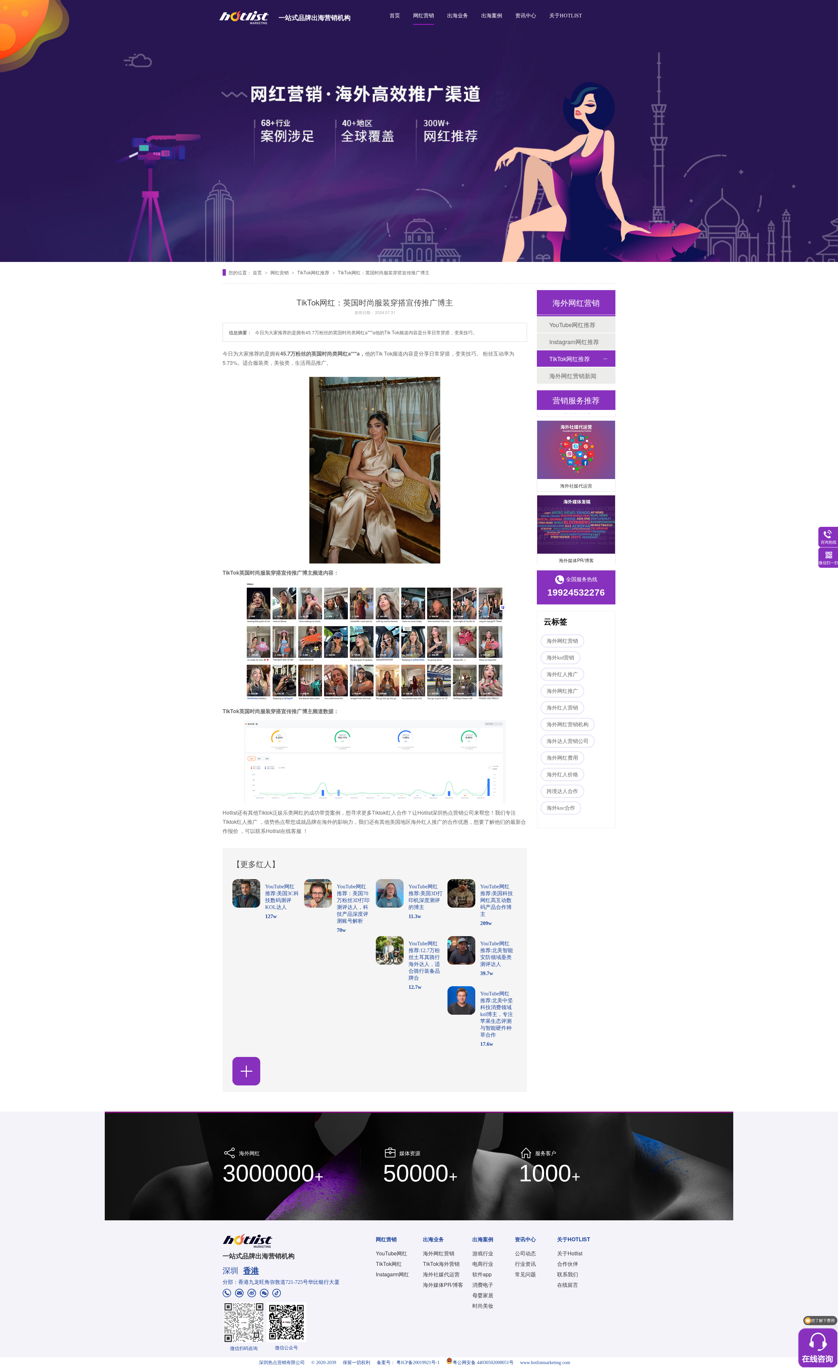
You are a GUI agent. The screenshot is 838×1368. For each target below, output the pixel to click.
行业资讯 (525, 1263)
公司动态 (525, 1253)
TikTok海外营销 (441, 1263)
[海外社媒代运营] (576, 437)
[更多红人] (246, 1071)
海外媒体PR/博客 (576, 548)
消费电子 (482, 1284)
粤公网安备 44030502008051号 (483, 1362)
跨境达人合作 (562, 791)
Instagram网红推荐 (574, 341)
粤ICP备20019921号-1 (418, 1362)
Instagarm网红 (392, 1274)
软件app (482, 1274)
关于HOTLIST (565, 15)
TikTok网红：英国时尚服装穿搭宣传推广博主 (383, 272)
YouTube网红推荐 (572, 324)
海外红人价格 (562, 774)
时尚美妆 (482, 1305)
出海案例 (491, 15)
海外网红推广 (562, 691)
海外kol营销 (560, 657)
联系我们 (567, 1274)
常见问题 (525, 1274)
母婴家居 (482, 1295)
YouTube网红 (391, 1253)
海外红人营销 (562, 708)
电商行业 (482, 1263)
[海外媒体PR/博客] (576, 512)
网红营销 (423, 15)
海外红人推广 (562, 674)
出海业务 (457, 15)
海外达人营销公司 (568, 741)
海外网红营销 (562, 641)
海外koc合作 (561, 808)
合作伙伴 (567, 1263)
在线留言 (567, 1284)
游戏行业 (482, 1253)
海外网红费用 (562, 758)
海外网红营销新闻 (572, 375)
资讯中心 (525, 15)
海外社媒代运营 (576, 473)
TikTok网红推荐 (314, 272)
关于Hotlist (569, 1253)
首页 (395, 15)
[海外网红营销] (419, 131)
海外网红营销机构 (568, 724)
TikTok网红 (389, 1263)
